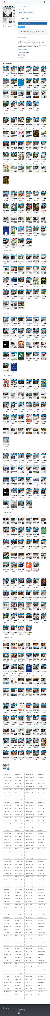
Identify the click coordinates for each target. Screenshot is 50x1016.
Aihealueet (24, 2)
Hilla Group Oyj (26, 59)
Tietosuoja (20, 1008)
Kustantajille (21, 1009)
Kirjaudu (39, 1)
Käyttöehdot (21, 1006)
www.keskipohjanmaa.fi (23, 49)
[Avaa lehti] (6, 70)
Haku (29, 2)
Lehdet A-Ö (17, 2)
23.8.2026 (27, 18)
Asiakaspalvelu (6, 1008)
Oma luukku (10, 2)
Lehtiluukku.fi (8, 1007)
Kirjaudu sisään (41, 31)
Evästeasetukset (22, 1010)
